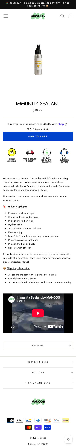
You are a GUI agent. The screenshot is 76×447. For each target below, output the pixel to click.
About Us (38, 372)
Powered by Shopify (38, 443)
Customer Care (38, 362)
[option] (38, 5)
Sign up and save (38, 383)
